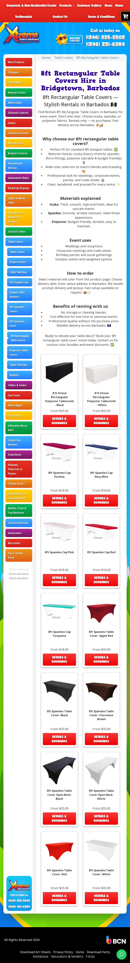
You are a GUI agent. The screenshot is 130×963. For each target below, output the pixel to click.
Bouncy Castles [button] (17, 92)
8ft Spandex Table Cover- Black (59, 713)
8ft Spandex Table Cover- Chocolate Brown (101, 715)
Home (119, 5)
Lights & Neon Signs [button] (16, 200)
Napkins (14, 375)
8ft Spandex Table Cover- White (101, 872)
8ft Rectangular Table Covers (19, 338)
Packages (13, 72)
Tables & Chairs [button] (17, 385)
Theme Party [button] (15, 483)
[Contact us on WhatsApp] (121, 954)
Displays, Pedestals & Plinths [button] (15, 469)
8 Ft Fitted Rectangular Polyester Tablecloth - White (101, 399)
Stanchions (14, 454)
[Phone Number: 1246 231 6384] (105, 44)
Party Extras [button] (15, 415)
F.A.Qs (90, 956)
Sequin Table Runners (17, 294)
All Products (15, 82)
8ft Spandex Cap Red (101, 552)
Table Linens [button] (15, 242)
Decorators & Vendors (67, 956)
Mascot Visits (16, 143)
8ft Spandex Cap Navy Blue (101, 475)
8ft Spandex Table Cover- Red (59, 872)
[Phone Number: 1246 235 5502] (105, 37)
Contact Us (60, 16)
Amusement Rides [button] (18, 178)
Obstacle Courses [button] (18, 113)
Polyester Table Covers (19, 352)
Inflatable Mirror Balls (17, 428)
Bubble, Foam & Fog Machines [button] (17, 510)
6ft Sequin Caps (19, 282)
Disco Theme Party (15, 555)
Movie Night (15, 405)
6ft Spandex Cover (17, 323)
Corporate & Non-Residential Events (31, 5)
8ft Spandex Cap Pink (59, 552)
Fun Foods (14, 395)
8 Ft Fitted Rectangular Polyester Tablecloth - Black (59, 399)
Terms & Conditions (101, 16)
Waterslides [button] (15, 103)
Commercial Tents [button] (18, 133)
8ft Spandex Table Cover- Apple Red (101, 634)
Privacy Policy (63, 952)
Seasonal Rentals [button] (18, 523)
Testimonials (23, 16)
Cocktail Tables (17, 231)
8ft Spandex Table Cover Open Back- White (101, 794)
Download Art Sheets (35, 952)
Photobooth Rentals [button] (15, 165)
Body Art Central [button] (17, 153)
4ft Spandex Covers (17, 309)
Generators (14, 533)
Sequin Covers (18, 262)
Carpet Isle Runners (14, 442)
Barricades (14, 543)
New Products (16, 62)
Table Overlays (18, 365)
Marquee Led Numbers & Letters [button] (15, 217)
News (108, 5)
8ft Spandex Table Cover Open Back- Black (59, 794)
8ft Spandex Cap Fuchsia (59, 475)
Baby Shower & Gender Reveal (17, 496)
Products (65, 5)
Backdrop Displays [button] (18, 188)
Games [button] (12, 123)
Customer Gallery (89, 5)
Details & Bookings (59, 420)
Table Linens (17, 252)
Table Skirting (18, 272)
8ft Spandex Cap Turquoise (59, 634)
